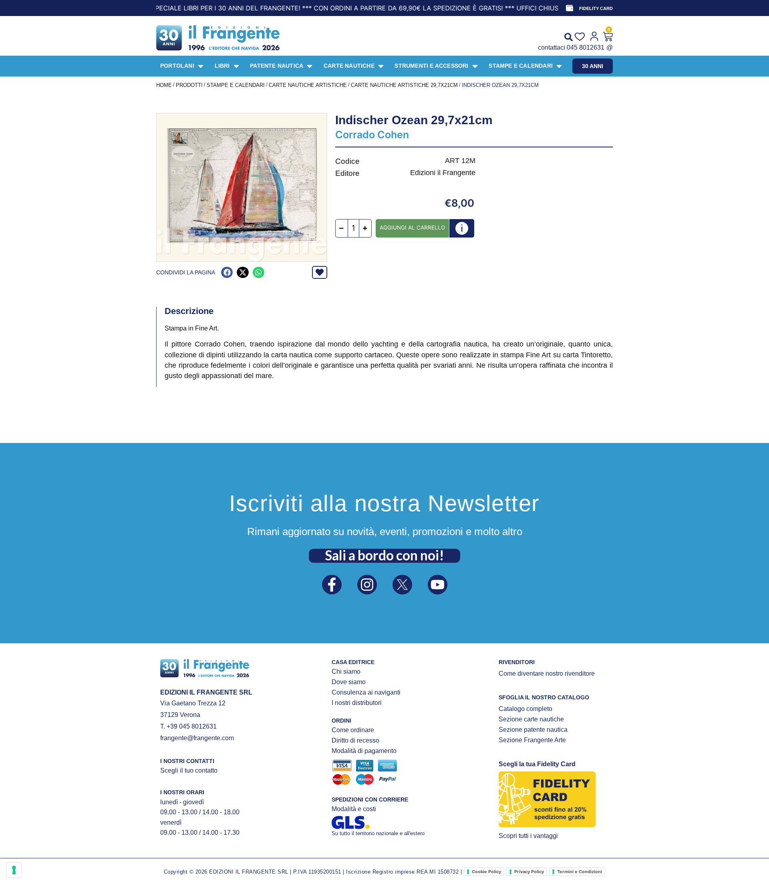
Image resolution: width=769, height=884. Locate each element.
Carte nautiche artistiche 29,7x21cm (404, 85)
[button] (227, 272)
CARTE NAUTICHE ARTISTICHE (308, 85)
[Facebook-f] (332, 584)
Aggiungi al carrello (412, 227)
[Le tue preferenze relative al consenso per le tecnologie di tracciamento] (14, 870)
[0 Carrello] (608, 37)
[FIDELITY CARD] (569, 8)
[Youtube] (437, 584)
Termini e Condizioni (579, 871)
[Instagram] (367, 584)
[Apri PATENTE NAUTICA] (309, 66)
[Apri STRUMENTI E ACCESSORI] (475, 66)
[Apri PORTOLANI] (200, 66)
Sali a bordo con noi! (384, 555)
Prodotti (189, 85)
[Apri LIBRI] (236, 66)
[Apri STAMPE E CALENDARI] (559, 66)
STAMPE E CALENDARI (236, 85)
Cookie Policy (486, 871)
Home (164, 85)
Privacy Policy (529, 871)
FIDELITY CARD (596, 8)
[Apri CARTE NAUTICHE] (380, 66)
